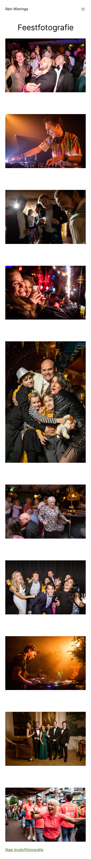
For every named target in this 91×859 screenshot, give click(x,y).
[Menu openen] (83, 9)
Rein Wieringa (16, 9)
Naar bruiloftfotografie (24, 849)
